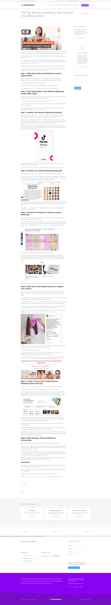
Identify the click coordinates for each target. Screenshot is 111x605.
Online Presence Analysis (79, 510)
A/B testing (33, 88)
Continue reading (32, 516)
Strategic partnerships (25, 446)
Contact (75, 5)
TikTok (31, 303)
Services (58, 5)
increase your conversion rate (39, 109)
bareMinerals (35, 176)
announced (33, 453)
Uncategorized (32, 18)
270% (53, 101)
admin (24, 485)
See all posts (38, 504)
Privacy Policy (82, 599)
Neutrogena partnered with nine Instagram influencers (35, 345)
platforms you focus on (32, 301)
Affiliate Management (55, 510)
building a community (42, 466)
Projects (64, 5)
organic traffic (40, 78)
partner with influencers (60, 310)
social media (43, 121)
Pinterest (23, 306)
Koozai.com (50, 556)
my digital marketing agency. (32, 63)
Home (48, 5)
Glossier (32, 256)
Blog (70, 5)
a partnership (39, 453)
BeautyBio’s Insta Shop (26, 358)
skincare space (26, 51)
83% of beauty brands (33, 312)
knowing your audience (40, 115)
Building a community (25, 386)
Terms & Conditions (87, 599)
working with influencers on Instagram (48, 312)
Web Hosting (31, 510)
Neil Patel (61, 476)
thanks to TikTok (32, 127)
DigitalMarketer (45, 556)
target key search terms (47, 225)
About (52, 5)
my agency (27, 465)
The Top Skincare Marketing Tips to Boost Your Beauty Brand (38, 476)
